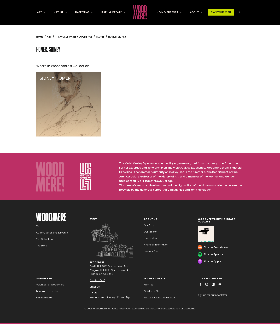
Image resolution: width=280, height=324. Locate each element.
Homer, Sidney (117, 36)
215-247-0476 (97, 280)
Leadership (150, 238)
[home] (140, 12)
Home (39, 36)
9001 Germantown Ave (118, 270)
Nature (59, 12)
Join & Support (167, 12)
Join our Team (152, 251)
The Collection (44, 239)
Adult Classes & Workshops (159, 297)
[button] (41, 12)
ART (49, 36)
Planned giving (44, 297)
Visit (38, 226)
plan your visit (220, 12)
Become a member (47, 291)
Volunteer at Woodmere (50, 284)
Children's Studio (153, 291)
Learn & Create (111, 12)
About (194, 12)
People (100, 36)
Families (148, 284)
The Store (41, 245)
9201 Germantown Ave (115, 266)
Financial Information (156, 244)
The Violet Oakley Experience (73, 36)
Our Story (149, 225)
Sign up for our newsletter (212, 295)
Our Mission (150, 231)
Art (39, 12)
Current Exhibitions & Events (52, 232)
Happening (82, 12)
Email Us (95, 286)
